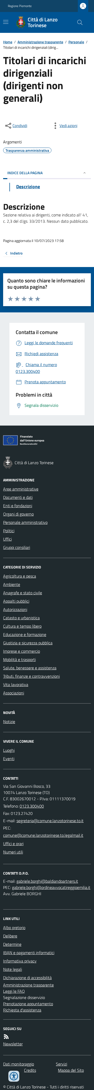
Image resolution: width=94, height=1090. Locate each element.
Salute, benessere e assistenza (29, 668)
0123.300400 (32, 806)
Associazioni (13, 693)
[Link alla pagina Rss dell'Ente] (6, 1036)
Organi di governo (18, 514)
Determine (12, 944)
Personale (76, 42)
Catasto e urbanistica (21, 618)
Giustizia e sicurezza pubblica (27, 643)
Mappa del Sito (71, 1070)
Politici (8, 531)
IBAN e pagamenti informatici (28, 952)
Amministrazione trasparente (40, 42)
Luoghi (9, 750)
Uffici (7, 539)
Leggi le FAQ (14, 991)
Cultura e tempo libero (22, 626)
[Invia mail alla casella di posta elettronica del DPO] (47, 881)
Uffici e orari (13, 843)
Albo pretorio (14, 927)
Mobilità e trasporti (19, 659)
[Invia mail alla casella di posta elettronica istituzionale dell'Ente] (50, 820)
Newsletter (13, 1044)
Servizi (61, 1064)
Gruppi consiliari (16, 547)
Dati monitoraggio (18, 1064)
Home (7, 42)
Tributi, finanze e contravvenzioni (31, 676)
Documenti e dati (18, 497)
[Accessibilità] (14, 1076)
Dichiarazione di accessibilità (27, 977)
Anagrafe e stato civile (22, 593)
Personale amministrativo (25, 522)
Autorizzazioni (15, 609)
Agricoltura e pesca (19, 576)
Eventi (8, 758)
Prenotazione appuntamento (28, 1004)
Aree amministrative (20, 489)
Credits (30, 1070)
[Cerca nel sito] (77, 22)
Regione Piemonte (20, 6)
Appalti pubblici (16, 601)
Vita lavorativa (15, 684)
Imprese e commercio (21, 651)
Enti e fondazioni (17, 505)
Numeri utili (13, 852)
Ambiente (11, 584)
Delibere (10, 936)
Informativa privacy (20, 961)
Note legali (12, 969)
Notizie (9, 721)
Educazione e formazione (24, 634)
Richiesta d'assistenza (22, 1010)
